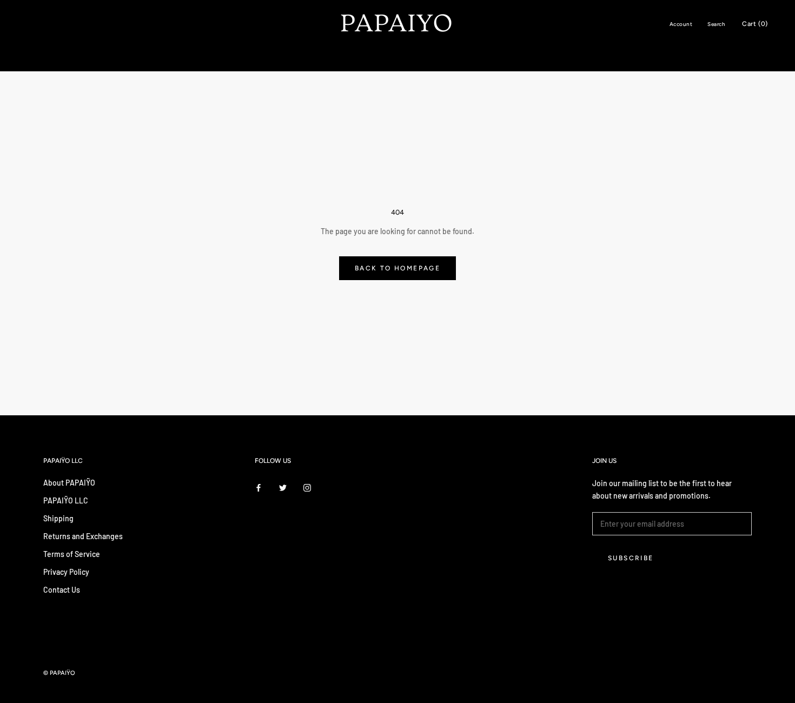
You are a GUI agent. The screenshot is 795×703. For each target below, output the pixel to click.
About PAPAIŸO (69, 482)
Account (681, 24)
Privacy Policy (66, 571)
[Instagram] (307, 486)
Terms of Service (71, 554)
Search (716, 24)
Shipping (58, 518)
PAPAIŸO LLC (65, 500)
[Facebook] (258, 486)
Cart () (755, 24)
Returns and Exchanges (83, 536)
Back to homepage (397, 268)
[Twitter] (283, 486)
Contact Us (61, 589)
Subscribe (631, 558)
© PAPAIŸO (59, 673)
